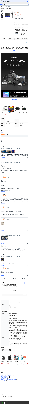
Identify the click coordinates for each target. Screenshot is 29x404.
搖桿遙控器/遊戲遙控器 (3, 368)
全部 (1, 6)
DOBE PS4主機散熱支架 (3, 381)
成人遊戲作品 (10, 368)
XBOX (7, 8)
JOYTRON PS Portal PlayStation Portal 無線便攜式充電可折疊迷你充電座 (8, 379)
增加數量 (17, 22)
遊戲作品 (7, 368)
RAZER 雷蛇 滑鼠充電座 (3, 378)
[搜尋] (27, 6)
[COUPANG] (3, 394)
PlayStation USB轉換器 (3, 380)
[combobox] (25, 144)
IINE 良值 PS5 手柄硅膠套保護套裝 (4, 376)
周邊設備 (10, 8)
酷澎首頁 (2, 8)
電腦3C (4, 8)
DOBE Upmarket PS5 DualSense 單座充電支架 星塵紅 (6, 375)
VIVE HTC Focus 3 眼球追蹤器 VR (4, 377)
